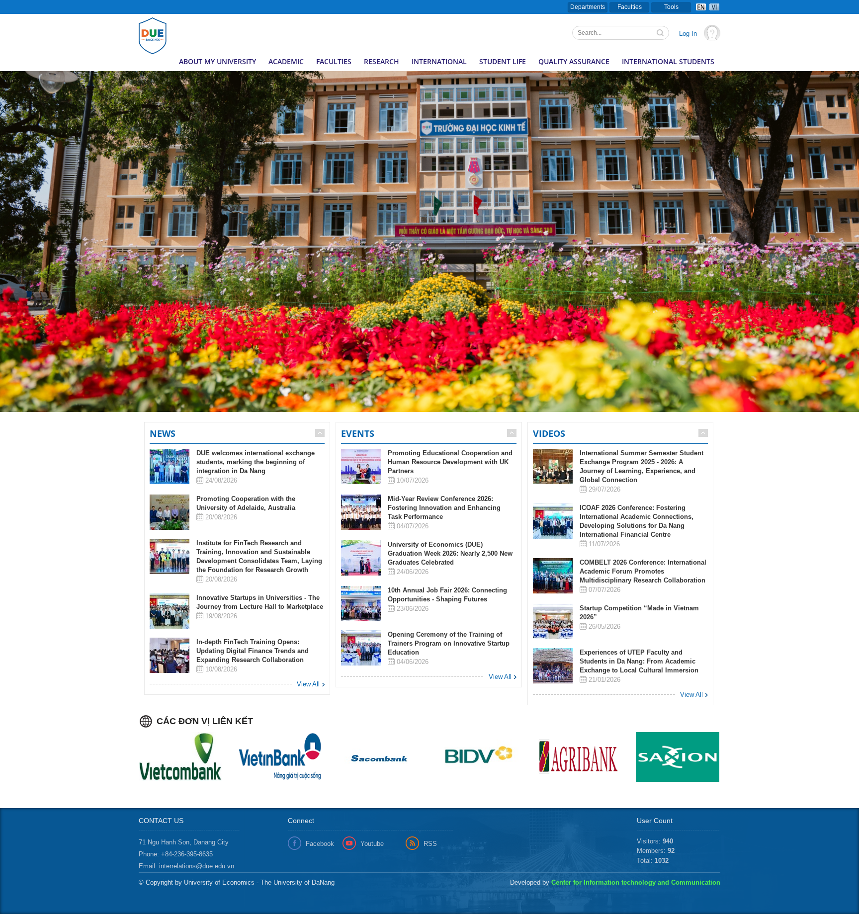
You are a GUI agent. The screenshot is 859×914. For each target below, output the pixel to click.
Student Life (502, 61)
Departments (587, 6)
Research (381, 61)
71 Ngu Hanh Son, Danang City (184, 842)
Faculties (629, 6)
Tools (671, 6)
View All (308, 684)
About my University (217, 61)
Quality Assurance (573, 61)
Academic (286, 61)
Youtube (372, 843)
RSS (430, 843)
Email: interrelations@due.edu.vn (186, 866)
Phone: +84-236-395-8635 (176, 854)
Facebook (320, 843)
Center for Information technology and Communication (635, 882)
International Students (668, 61)
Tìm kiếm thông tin (661, 33)
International (439, 61)
